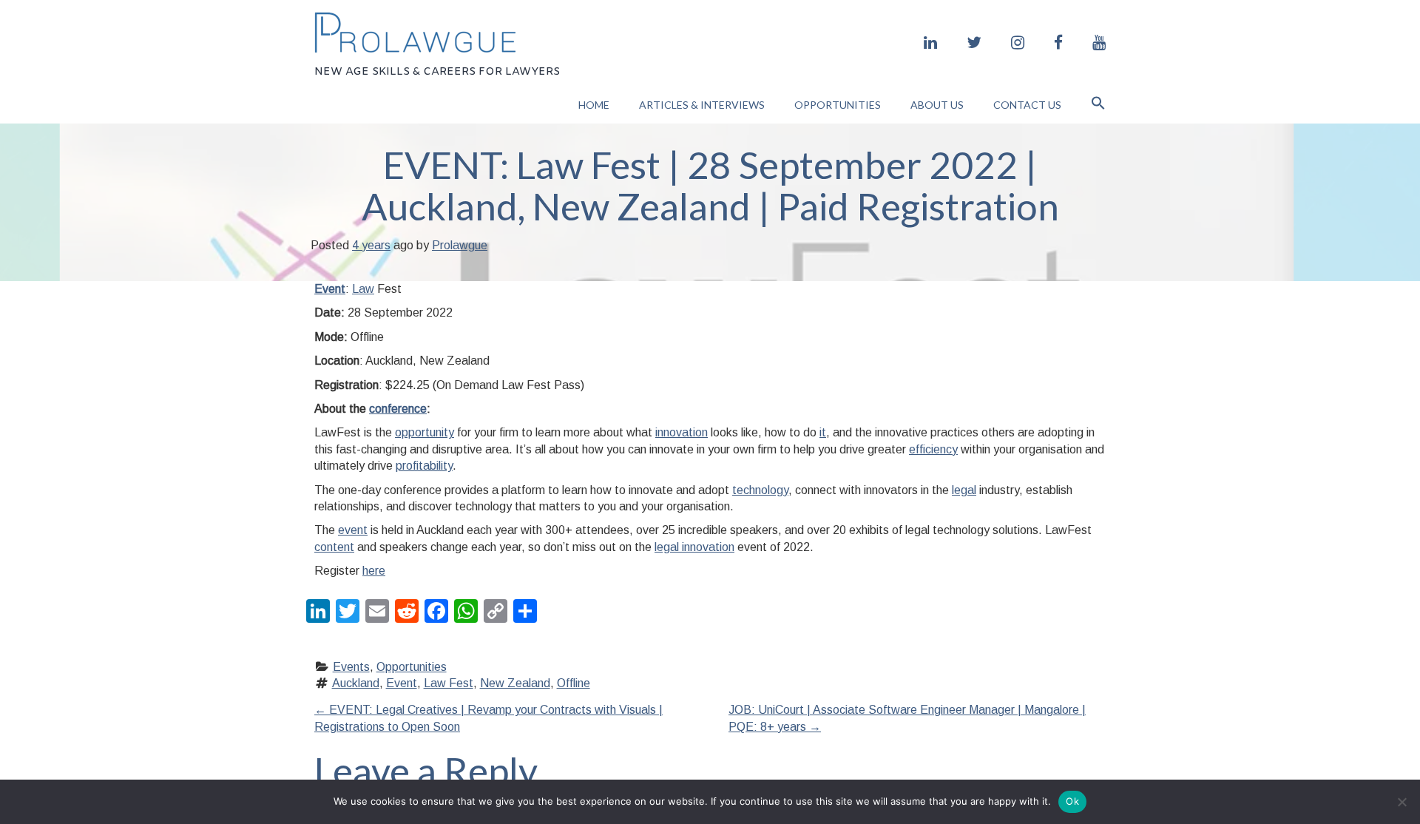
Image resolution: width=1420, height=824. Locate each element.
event (353, 530)
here (373, 570)
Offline (573, 683)
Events (351, 667)
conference (398, 408)
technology (760, 490)
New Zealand (515, 683)
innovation (681, 432)
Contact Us (1027, 104)
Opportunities (837, 104)
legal (964, 490)
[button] (1098, 105)
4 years (371, 245)
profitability (424, 465)
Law (363, 289)
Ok (1072, 801)
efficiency (933, 449)
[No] (1401, 801)
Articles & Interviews (702, 104)
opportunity (424, 432)
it (822, 432)
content (334, 547)
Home (593, 104)
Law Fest (448, 683)
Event (329, 289)
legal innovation (694, 547)
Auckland (355, 683)
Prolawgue (459, 245)
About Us (937, 104)
